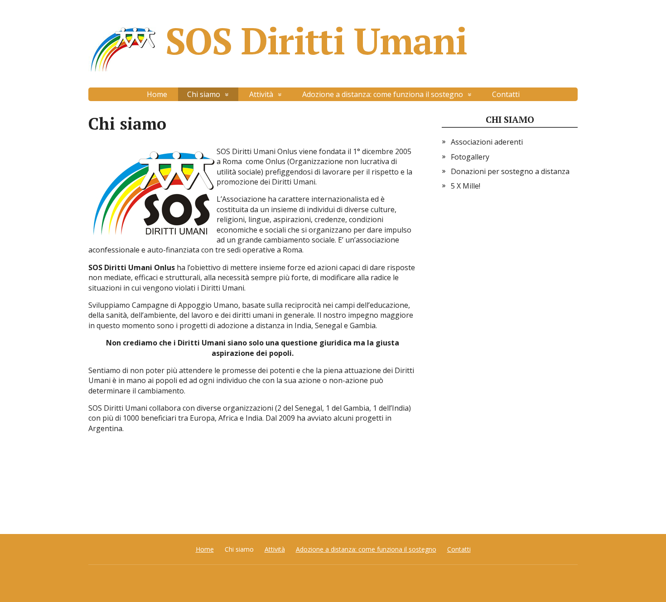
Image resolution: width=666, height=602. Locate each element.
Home (157, 94)
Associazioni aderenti (487, 142)
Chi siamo (510, 119)
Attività (261, 94)
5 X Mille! (465, 186)
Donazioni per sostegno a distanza (510, 171)
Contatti (506, 94)
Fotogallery (470, 157)
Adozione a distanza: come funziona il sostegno (382, 94)
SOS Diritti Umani (316, 43)
